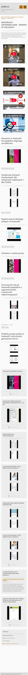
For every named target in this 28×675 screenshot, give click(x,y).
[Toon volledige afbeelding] (14, 156)
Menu (25, 7)
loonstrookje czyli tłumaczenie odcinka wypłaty (13, 579)
